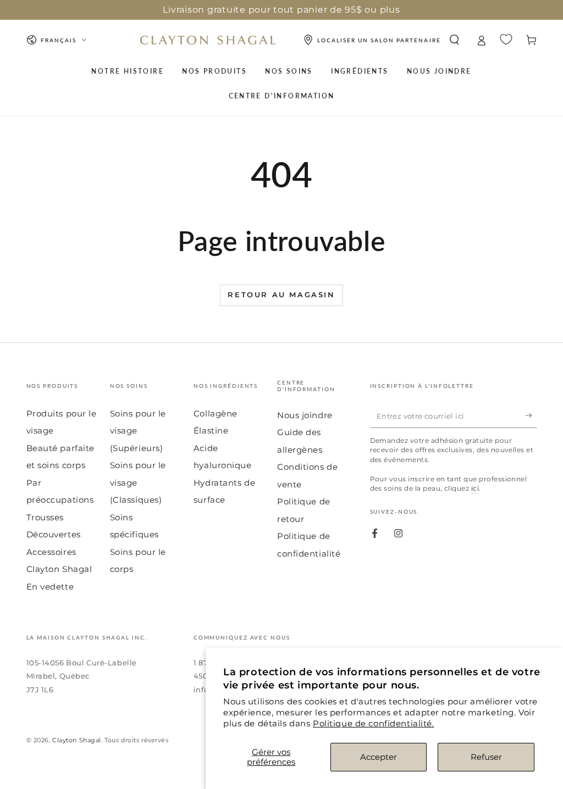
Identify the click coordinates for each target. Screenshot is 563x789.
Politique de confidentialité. (373, 723)
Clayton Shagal (76, 740)
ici (475, 488)
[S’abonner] (531, 415)
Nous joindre (305, 415)
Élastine (211, 430)
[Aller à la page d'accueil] (207, 40)
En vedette (50, 586)
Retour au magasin (281, 294)
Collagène (216, 413)
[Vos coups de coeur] (506, 39)
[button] (454, 40)
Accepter (378, 757)
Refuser (486, 757)
